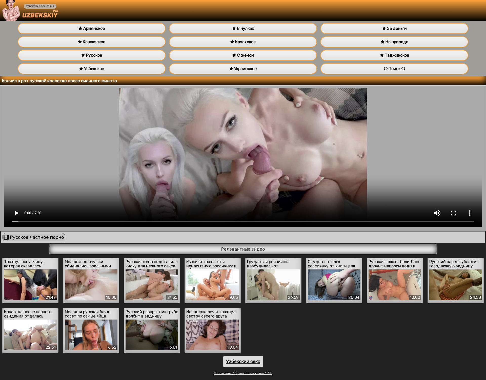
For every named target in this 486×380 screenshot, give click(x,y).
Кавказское (93, 41)
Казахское (245, 41)
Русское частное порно (36, 237)
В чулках (245, 28)
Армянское (93, 28)
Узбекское (93, 68)
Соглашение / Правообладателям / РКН (243, 373)
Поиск (394, 68)
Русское (93, 55)
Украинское (245, 68)
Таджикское (396, 55)
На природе (396, 41)
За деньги (396, 28)
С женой (245, 55)
